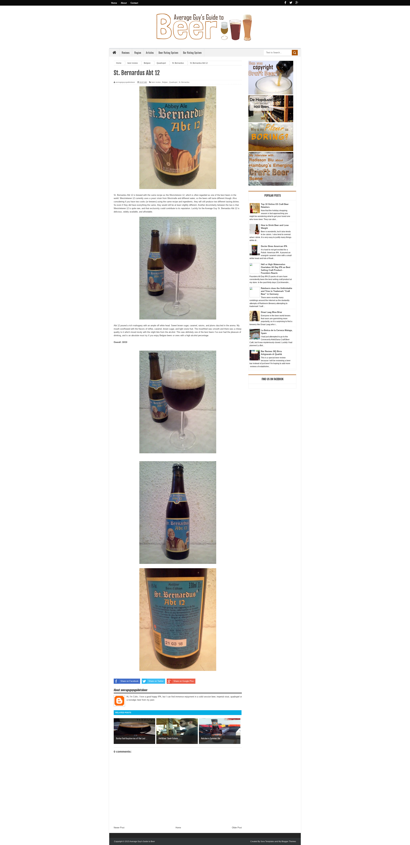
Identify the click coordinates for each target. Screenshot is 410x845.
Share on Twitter (156, 681)
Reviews (126, 53)
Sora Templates (267, 841)
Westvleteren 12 (176, 195)
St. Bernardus (184, 82)
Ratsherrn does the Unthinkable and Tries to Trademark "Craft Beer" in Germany (276, 291)
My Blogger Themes (287, 841)
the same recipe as (156, 195)
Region (137, 53)
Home (114, 3)
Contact (134, 3)
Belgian (165, 82)
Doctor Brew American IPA (274, 246)
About (124, 3)
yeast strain (156, 198)
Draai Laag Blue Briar (271, 312)
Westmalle (172, 198)
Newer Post (119, 827)
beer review (156, 82)
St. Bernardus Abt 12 (123, 195)
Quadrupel (173, 82)
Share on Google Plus (183, 681)
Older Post (237, 827)
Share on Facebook (129, 681)
